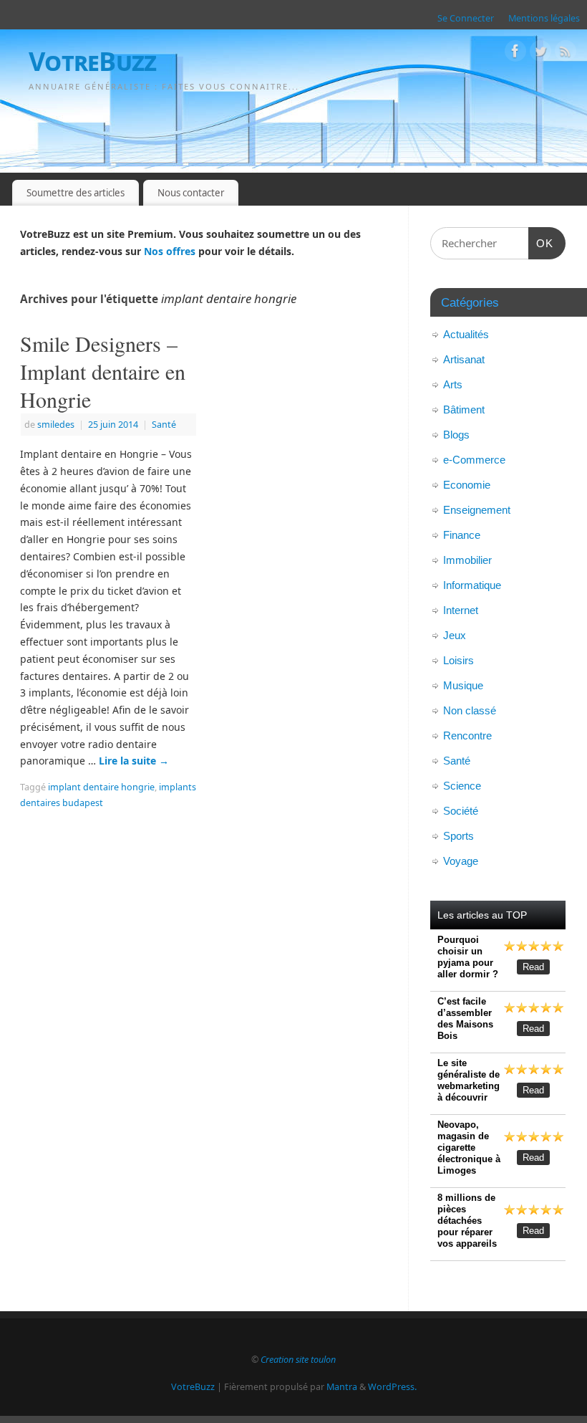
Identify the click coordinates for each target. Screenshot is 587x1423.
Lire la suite (134, 760)
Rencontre (467, 735)
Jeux (454, 635)
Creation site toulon (298, 1359)
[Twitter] (540, 53)
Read (533, 967)
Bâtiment (464, 409)
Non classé (469, 710)
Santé (164, 424)
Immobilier (467, 560)
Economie (466, 485)
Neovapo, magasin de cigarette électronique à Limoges (468, 1147)
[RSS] (565, 53)
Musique (463, 685)
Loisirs (458, 660)
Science (462, 786)
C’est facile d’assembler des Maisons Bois (465, 1018)
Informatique (472, 585)
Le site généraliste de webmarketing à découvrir (468, 1080)
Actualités (466, 334)
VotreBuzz (93, 61)
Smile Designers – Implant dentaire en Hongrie (102, 371)
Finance (461, 535)
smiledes (55, 424)
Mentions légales (544, 18)
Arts (452, 384)
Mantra (341, 1387)
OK (541, 242)
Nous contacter (190, 192)
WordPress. (392, 1387)
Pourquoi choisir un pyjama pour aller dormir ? (467, 956)
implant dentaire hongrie (101, 787)
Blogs (456, 434)
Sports (458, 836)
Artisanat (464, 359)
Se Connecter (465, 18)
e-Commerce (474, 460)
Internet (460, 610)
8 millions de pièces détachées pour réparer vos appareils (467, 1220)
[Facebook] (515, 53)
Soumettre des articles (75, 192)
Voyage (460, 861)
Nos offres (169, 251)
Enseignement (476, 510)
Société (460, 811)
